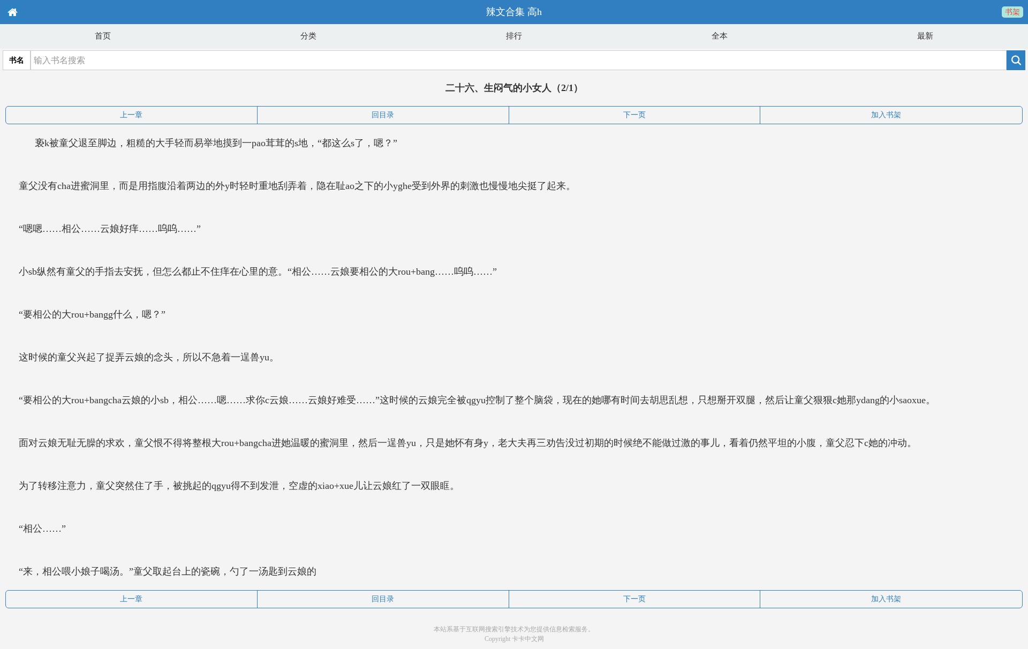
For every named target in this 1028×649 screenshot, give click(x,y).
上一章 (131, 115)
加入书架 (886, 115)
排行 (514, 36)
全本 (720, 36)
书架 (1012, 12)
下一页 (634, 115)
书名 (16, 60)
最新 (925, 36)
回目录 (383, 115)
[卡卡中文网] (12, 12)
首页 (103, 36)
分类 (308, 36)
